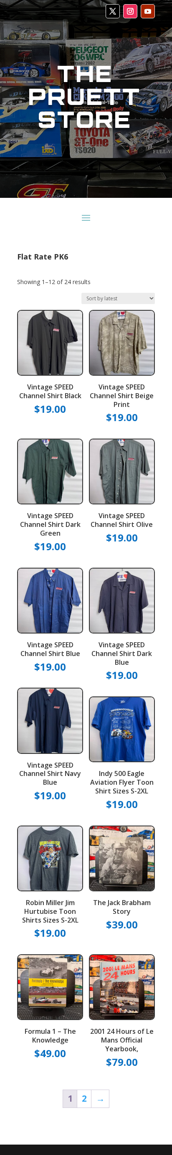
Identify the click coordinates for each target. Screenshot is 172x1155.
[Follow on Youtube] (148, 11)
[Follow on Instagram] (130, 11)
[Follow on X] (113, 11)
